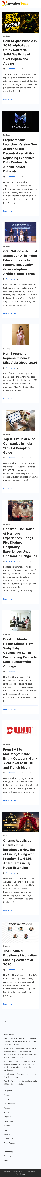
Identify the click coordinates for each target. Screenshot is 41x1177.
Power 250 (8, 1139)
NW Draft (7, 1134)
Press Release (9, 1143)
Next (6, 1021)
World (6, 1160)
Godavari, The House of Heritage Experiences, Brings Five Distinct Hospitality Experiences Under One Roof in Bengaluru (20, 542)
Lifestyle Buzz (9, 1121)
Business (7, 36)
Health (6, 1113)
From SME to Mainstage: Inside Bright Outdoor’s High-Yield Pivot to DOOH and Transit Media (20, 758)
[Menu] (38, 3)
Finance (7, 1108)
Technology (8, 1152)
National (7, 1126)
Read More (7, 100)
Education (8, 1099)
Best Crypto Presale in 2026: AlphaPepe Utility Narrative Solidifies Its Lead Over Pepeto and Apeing (20, 1041)
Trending (7, 1156)
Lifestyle (6, 349)
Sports (6, 1147)
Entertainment (9, 1104)
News (6, 1130)
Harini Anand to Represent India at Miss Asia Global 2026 (20, 358)
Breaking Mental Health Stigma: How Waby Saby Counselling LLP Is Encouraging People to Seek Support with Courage (20, 652)
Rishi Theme (20, 1174)
